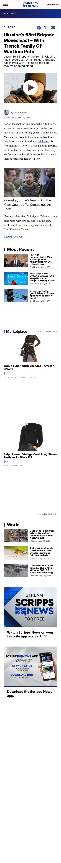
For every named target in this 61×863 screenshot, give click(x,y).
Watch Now (51, 5)
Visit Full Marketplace (47, 331)
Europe (9, 27)
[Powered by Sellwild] (52, 514)
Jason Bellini (21, 112)
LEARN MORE (13, 236)
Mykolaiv (43, 141)
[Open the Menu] (5, 5)
